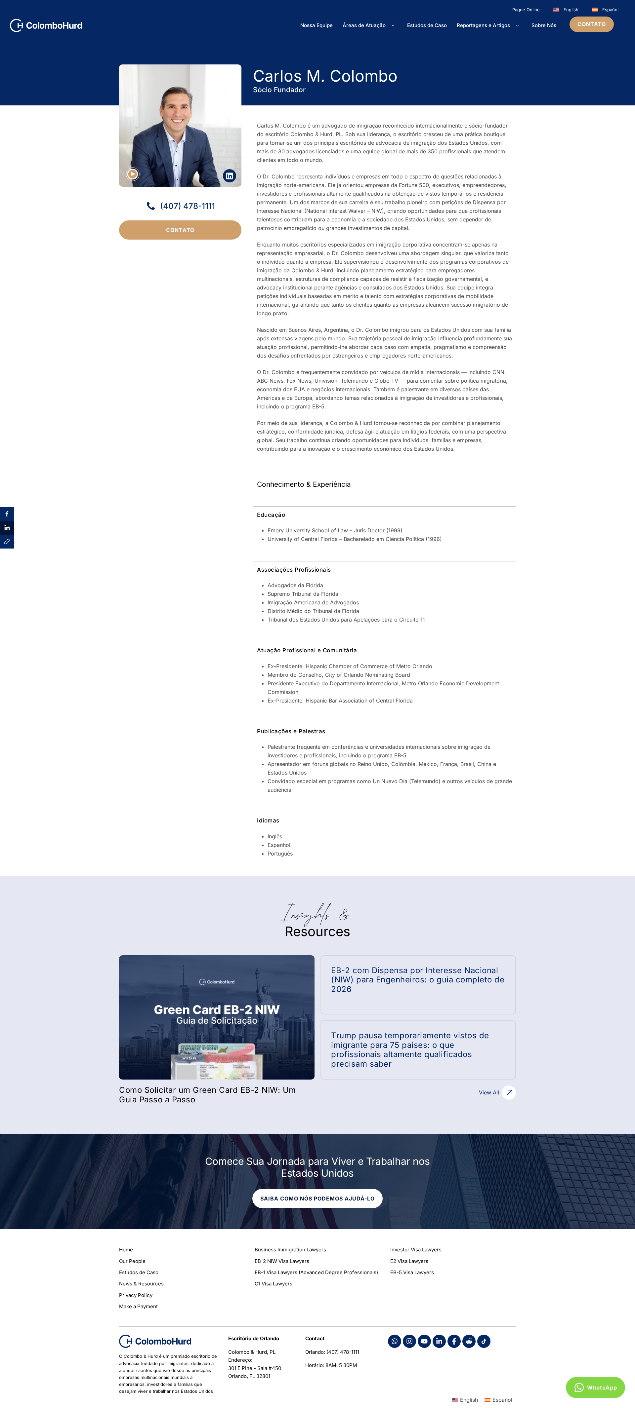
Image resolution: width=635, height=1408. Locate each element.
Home (126, 1249)
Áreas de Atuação (364, 25)
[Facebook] (394, 1341)
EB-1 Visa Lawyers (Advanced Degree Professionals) (316, 1272)
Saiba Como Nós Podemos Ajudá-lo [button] (317, 1198)
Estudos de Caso (427, 25)
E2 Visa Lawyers (409, 1261)
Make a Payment (138, 1306)
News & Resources (141, 1283)
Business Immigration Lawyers (290, 1249)
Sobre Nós (543, 25)
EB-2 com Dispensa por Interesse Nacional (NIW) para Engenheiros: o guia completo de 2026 (417, 980)
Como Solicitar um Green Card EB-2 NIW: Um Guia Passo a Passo (207, 1094)
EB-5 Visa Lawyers (412, 1272)
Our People (132, 1261)
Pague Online (526, 9)
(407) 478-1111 (187, 206)
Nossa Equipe (316, 25)
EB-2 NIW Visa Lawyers (282, 1261)
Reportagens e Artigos (483, 25)
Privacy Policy (135, 1295)
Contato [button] (591, 24)
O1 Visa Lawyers (273, 1283)
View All (489, 1092)
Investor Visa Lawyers (416, 1249)
